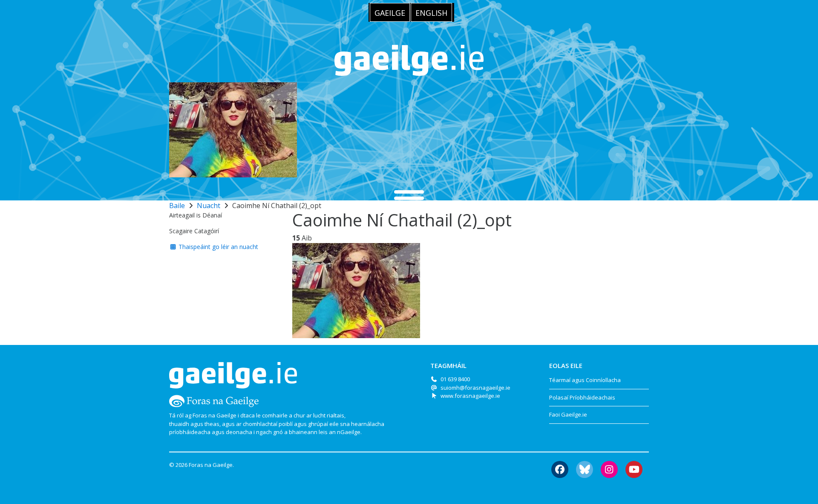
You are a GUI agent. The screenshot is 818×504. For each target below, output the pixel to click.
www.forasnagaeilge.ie (470, 396)
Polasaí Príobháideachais (582, 397)
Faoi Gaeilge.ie (568, 414)
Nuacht (208, 205)
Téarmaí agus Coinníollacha (585, 380)
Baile (177, 205)
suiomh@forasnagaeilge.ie (475, 387)
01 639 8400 (455, 379)
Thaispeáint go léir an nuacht (217, 247)
